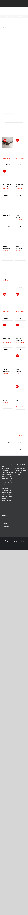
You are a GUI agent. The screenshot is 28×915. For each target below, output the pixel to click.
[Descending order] (21, 123)
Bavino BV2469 (7, 184)
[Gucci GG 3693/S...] (20, 268)
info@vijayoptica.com (20, 468)
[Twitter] (4, 506)
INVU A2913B (6, 338)
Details (8, 226)
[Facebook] (2, 506)
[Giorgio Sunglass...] (20, 206)
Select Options (7, 164)
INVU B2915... (19, 338)
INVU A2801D (19, 307)
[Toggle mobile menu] (25, 10)
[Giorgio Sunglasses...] (7, 237)
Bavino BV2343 (7, 154)
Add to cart (19, 164)
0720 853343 (22, 464)
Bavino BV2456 (19, 154)
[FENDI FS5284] (7, 206)
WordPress (23, 541)
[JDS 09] (7, 391)
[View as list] (15, 131)
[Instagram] (6, 506)
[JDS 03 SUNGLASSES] (7, 360)
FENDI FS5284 (6, 215)
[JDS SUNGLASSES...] (7, 422)
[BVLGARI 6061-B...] (20, 175)
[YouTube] (8, 506)
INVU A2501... (6, 307)
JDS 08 (17, 369)
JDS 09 (5, 400)
